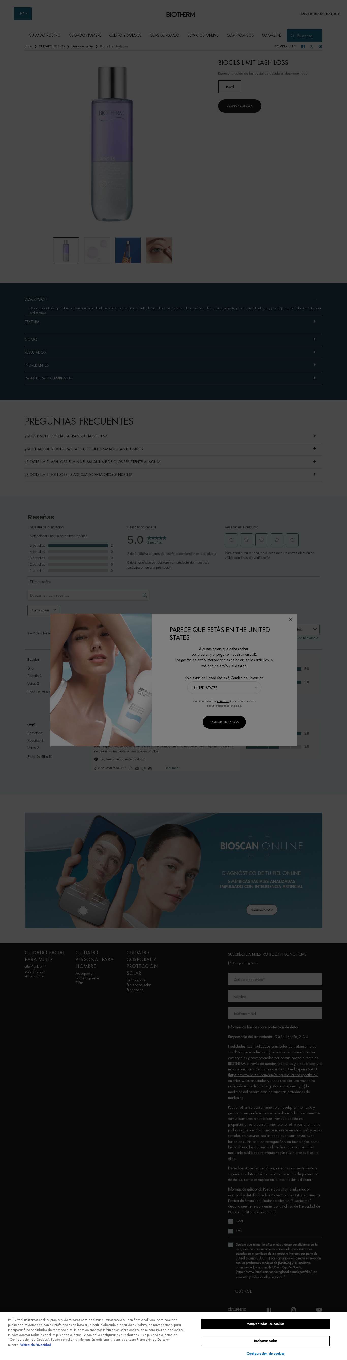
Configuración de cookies (265, 1353)
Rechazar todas (265, 1340)
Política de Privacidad (35, 1344)
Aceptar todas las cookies (265, 1323)
